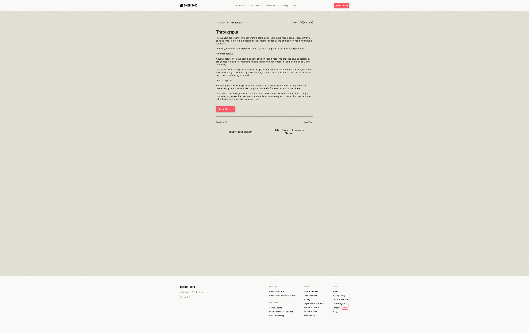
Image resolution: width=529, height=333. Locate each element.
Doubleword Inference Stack (282, 295)
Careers (336, 308)
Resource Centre (311, 307)
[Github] (188, 297)
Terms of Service (340, 299)
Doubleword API (276, 291)
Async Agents (275, 308)
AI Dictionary (309, 315)
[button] (240, 5)
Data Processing (276, 315)
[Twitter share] (308, 22)
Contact (336, 312)
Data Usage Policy (341, 303)
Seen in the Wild (311, 291)
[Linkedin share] (311, 22)
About (335, 291)
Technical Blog (310, 311)
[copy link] (301, 22)
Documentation (310, 295)
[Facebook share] (304, 22)
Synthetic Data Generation (281, 312)
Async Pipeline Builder (314, 303)
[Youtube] (184, 297)
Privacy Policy (339, 295)
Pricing (307, 299)
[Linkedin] (181, 297)
